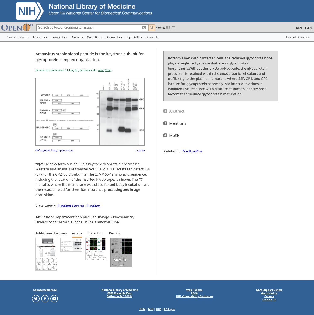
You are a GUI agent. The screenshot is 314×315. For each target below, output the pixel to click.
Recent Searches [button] (298, 37)
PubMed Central (70, 206)
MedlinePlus (192, 151)
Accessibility (269, 293)
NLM (142, 309)
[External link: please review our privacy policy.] (36, 298)
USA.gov (169, 309)
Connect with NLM (45, 290)
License (140, 150)
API (298, 28)
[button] (23, 37)
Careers (269, 296)
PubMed (93, 206)
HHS (158, 309)
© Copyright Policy (46, 150)
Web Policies (194, 290)
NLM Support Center (269, 290)
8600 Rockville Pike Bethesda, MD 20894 (119, 294)
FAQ (309, 28)
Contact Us (269, 299)
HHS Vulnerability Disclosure (194, 296)
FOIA (194, 293)
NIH (150, 309)
